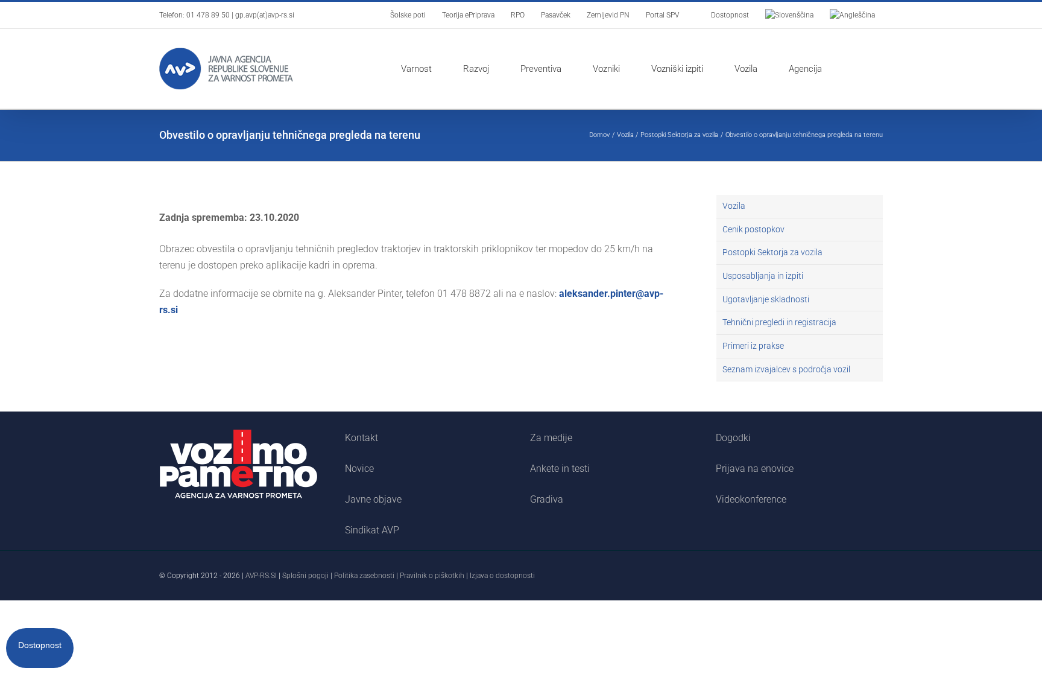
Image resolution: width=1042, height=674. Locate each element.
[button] (857, 69)
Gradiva (546, 499)
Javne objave (373, 499)
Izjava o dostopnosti (502, 575)
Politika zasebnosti (364, 575)
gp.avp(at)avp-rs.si (264, 15)
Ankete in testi (560, 468)
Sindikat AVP (372, 530)
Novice (359, 468)
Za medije (551, 438)
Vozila (733, 206)
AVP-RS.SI (261, 575)
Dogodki (733, 438)
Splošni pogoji (305, 575)
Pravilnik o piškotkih (432, 575)
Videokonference (751, 499)
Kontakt (361, 438)
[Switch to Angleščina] (852, 15)
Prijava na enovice (755, 468)
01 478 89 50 (208, 15)
